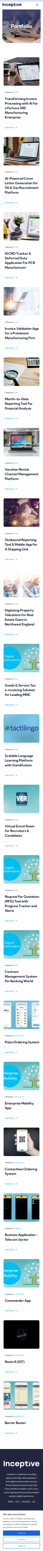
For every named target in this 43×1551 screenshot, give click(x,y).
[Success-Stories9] (21, 288)
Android (17, 1036)
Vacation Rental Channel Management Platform (21, 474)
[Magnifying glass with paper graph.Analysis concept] (21, 358)
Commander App (18, 1300)
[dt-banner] (21, 645)
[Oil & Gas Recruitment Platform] (21, 138)
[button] (11, 127)
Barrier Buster (15, 1423)
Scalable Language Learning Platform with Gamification (19, 760)
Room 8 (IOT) (14, 1362)
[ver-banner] (21, 785)
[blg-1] (21, 58)
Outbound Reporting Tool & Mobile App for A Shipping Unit (21, 544)
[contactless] (21, 1128)
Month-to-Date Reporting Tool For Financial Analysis (19, 403)
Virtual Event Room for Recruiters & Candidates (19, 830)
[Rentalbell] (21, 429)
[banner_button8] (21, 1321)
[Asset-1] (12, 4)
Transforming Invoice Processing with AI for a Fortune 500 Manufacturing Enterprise (21, 108)
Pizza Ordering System (22, 1042)
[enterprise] (21, 1063)
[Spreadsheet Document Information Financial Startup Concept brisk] (21, 213)
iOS (22, 1036)
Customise (21, 1539)
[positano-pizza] (21, 1001)
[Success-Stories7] (21, 499)
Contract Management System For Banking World (21, 976)
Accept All (21, 1533)
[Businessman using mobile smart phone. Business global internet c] (21, 570)
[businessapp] (21, 1194)
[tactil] (21, 715)
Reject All (21, 1546)
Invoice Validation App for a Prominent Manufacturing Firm (22, 333)
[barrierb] (21, 1382)
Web (16, 92)
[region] (21, 1530)
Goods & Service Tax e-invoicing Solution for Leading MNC (20, 690)
